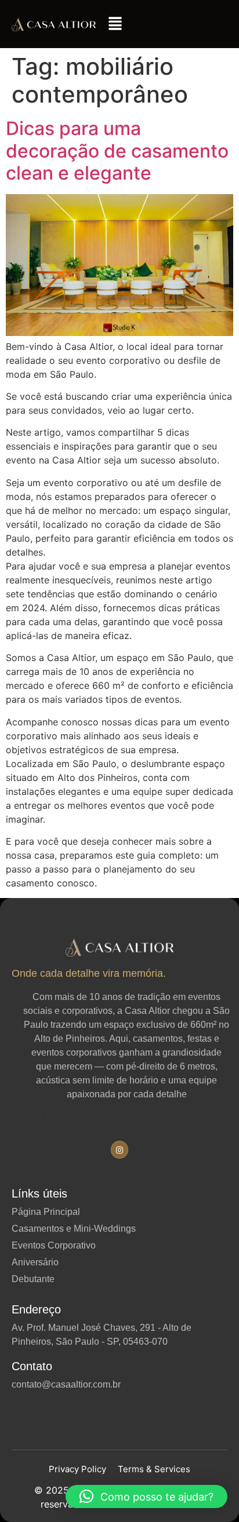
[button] (115, 24)
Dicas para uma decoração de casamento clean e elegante (117, 150)
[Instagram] (120, 1150)
